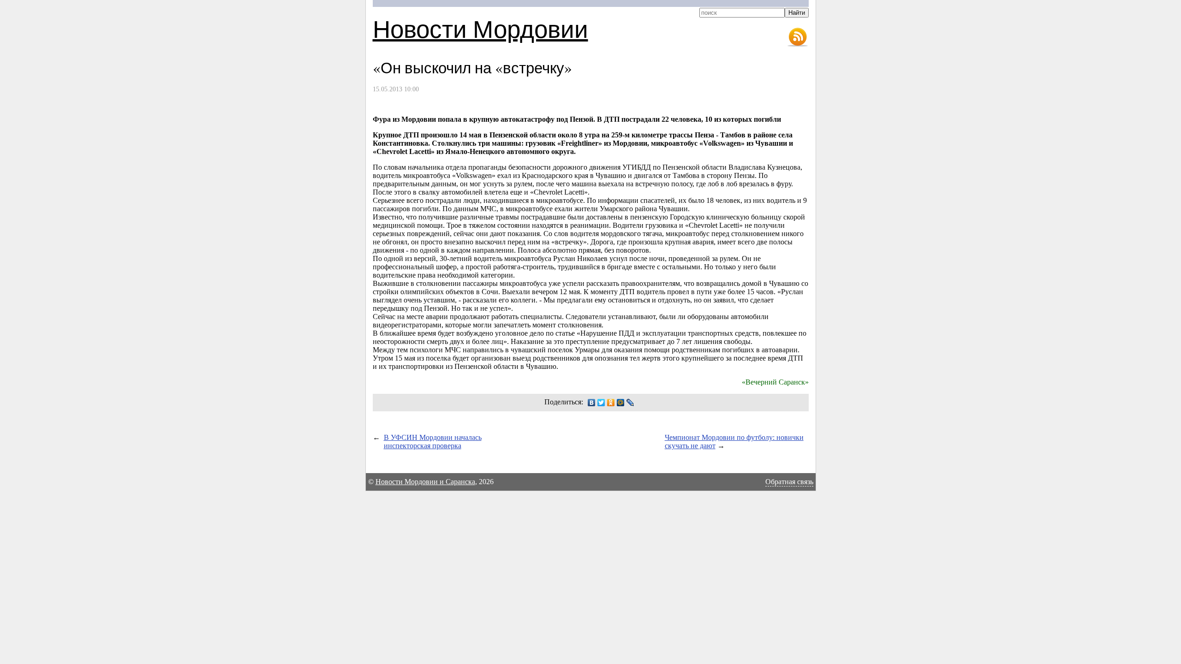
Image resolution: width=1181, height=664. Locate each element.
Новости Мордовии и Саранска (425, 482)
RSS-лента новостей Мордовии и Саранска (798, 37)
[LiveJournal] (630, 403)
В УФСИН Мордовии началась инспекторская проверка (433, 441)
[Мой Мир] (621, 403)
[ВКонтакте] (591, 403)
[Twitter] (601, 403)
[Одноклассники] (611, 403)
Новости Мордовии (480, 28)
